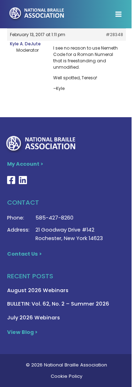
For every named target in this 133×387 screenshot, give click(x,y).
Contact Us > (24, 253)
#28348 (114, 35)
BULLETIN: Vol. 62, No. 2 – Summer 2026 (58, 303)
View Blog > (22, 332)
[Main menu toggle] (118, 14)
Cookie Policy (66, 376)
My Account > (25, 163)
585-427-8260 (54, 217)
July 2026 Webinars (33, 317)
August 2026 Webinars (37, 290)
